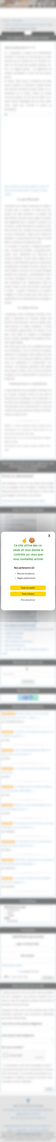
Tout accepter (28, 587)
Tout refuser (28, 593)
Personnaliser (28, 600)
